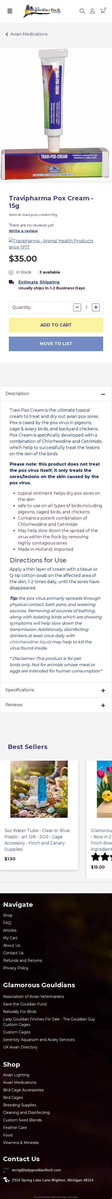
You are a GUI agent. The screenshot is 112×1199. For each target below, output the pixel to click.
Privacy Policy (15, 968)
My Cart (10, 938)
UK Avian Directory (20, 1047)
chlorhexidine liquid (30, 641)
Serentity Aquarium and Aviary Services (38, 1039)
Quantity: (22, 307)
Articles (9, 930)
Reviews (13, 704)
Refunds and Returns (22, 960)
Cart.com (72, 1197)
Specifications (19, 689)
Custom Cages (16, 1032)
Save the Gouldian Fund (25, 1004)
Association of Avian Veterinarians (33, 996)
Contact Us (13, 953)
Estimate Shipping (39, 282)
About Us (11, 945)
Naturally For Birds (19, 1011)
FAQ (7, 923)
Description (17, 393)
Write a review (23, 231)
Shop (8, 915)
